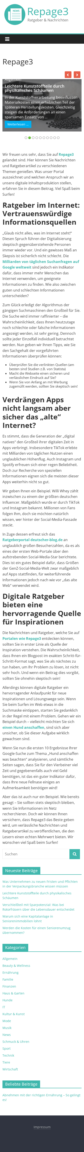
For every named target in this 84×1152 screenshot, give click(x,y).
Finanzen (9, 986)
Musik (6, 1028)
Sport (6, 1048)
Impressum (42, 1127)
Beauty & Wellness (16, 965)
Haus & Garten (13, 993)
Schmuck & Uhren (15, 1041)
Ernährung (10, 972)
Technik (8, 1055)
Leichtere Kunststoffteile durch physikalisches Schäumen (34, 88)
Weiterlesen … (18, 124)
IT (3, 1007)
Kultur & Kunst (13, 1014)
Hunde (7, 1000)
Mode (6, 1021)
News (6, 1035)
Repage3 (48, 11)
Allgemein (13, 79)
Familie (7, 979)
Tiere (6, 1062)
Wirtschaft (10, 1069)
